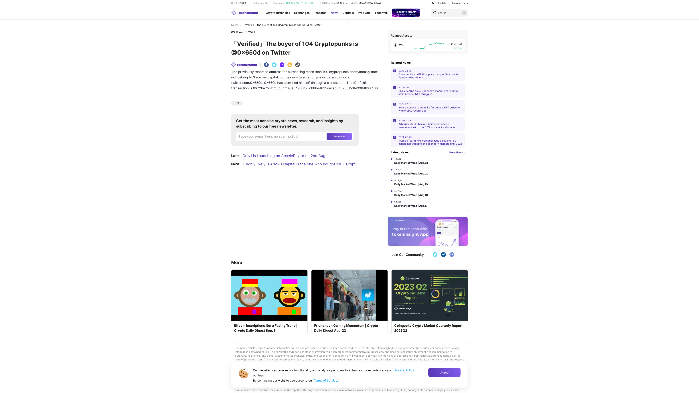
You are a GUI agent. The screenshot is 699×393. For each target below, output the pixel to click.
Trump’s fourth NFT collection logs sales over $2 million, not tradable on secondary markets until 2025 (430, 142)
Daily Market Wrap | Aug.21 (411, 162)
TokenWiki (382, 13)
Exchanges (302, 13)
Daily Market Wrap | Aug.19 (411, 184)
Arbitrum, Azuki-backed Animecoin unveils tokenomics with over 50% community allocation (427, 125)
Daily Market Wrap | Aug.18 (411, 194)
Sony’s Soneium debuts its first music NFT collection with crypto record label (429, 109)
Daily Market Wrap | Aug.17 (411, 205)
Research (320, 13)
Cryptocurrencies (278, 13)
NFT (237, 103)
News (334, 13)
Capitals (348, 13)
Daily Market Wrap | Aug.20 (411, 173)
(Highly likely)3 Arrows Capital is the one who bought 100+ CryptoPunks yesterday (301, 164)
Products (364, 13)
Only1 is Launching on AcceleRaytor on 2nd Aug (283, 156)
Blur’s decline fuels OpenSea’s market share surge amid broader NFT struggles (428, 92)
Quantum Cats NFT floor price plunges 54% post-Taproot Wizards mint (428, 76)
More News (456, 152)
